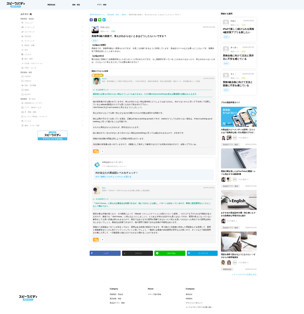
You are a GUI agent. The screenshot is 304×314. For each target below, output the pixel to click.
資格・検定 (76, 5)
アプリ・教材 (101, 5)
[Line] (99, 19)
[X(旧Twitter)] (95, 19)
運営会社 (189, 294)
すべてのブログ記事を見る (245, 275)
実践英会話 (51, 5)
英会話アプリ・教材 (117, 303)
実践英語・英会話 (116, 294)
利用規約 (189, 299)
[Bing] (104, 19)
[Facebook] (91, 19)
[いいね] (96, 151)
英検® (124, 15)
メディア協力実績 (154, 294)
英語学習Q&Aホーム (97, 15)
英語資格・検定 (113, 15)
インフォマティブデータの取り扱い (199, 307)
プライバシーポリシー (194, 303)
